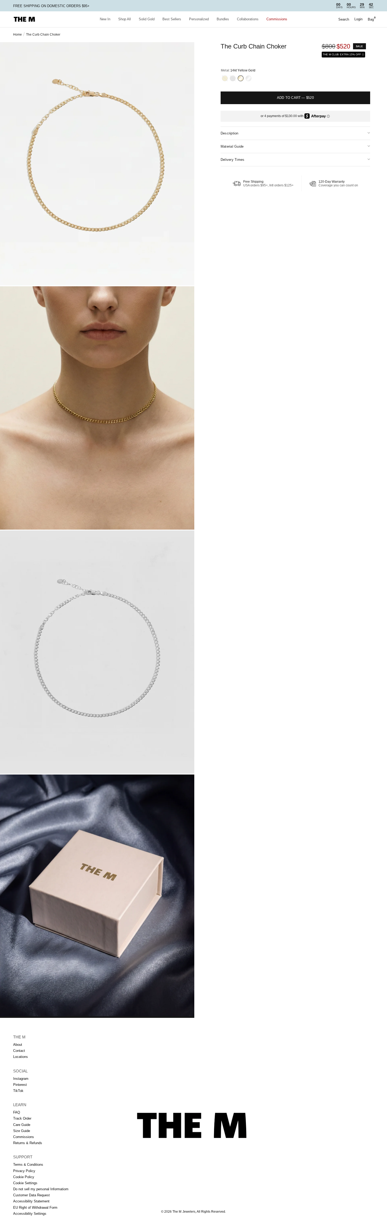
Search (343, 19)
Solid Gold (147, 19)
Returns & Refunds (27, 1143)
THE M (19, 1037)
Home (17, 34)
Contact (19, 1051)
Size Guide (21, 1131)
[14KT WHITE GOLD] (248, 78)
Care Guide (21, 1125)
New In (105, 19)
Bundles (223, 19)
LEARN (19, 1105)
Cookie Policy (23, 1177)
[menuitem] (105, 19)
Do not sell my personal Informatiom (40, 1189)
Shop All (124, 19)
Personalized (199, 19)
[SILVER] (233, 78)
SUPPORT (22, 1157)
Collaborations (248, 19)
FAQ (16, 1112)
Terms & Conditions (28, 1165)
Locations (20, 1057)
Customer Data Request (31, 1195)
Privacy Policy (24, 1171)
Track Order (22, 1118)
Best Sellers (171, 19)
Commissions (276, 19)
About (17, 1045)
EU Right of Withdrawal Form (35, 1208)
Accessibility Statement (31, 1201)
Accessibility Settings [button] (29, 1214)
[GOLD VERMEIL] (225, 78)
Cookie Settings (25, 1183)
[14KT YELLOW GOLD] (241, 78)
